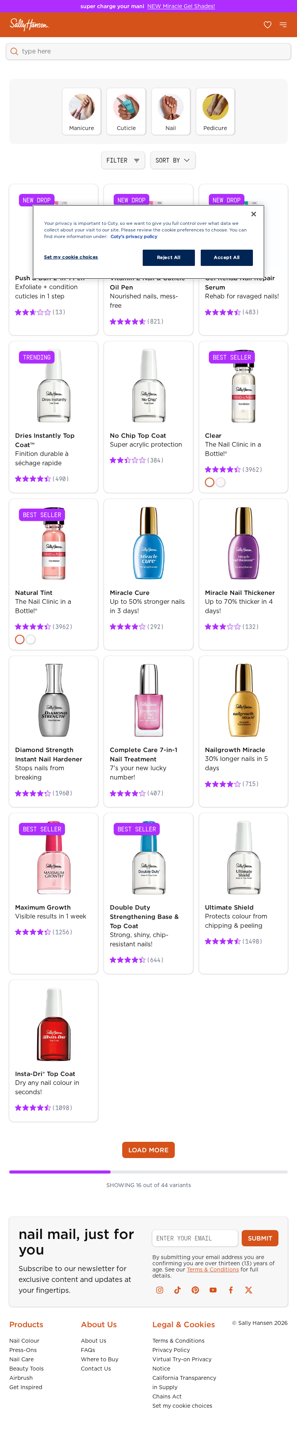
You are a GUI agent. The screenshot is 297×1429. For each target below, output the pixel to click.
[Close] (253, 214)
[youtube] (213, 1290)
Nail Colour (24, 1341)
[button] (123, 160)
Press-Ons (23, 1350)
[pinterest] (195, 1290)
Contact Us (96, 1369)
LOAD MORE (148, 1150)
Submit (260, 1238)
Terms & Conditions (213, 1269)
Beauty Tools (26, 1369)
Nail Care (21, 1359)
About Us (93, 1341)
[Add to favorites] (82, 200)
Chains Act (167, 1396)
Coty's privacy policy (134, 236)
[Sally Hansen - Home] (29, 25)
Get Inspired (25, 1387)
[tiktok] (177, 1290)
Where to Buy (99, 1359)
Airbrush (21, 1378)
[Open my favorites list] (267, 25)
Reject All (169, 257)
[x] (248, 1290)
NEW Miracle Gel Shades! (181, 6)
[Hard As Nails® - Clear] (209, 482)
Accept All (227, 257)
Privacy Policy (171, 1350)
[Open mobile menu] (283, 24)
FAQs (88, 1350)
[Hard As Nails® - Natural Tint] (220, 482)
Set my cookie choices (182, 1406)
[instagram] (159, 1290)
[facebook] (231, 1290)
